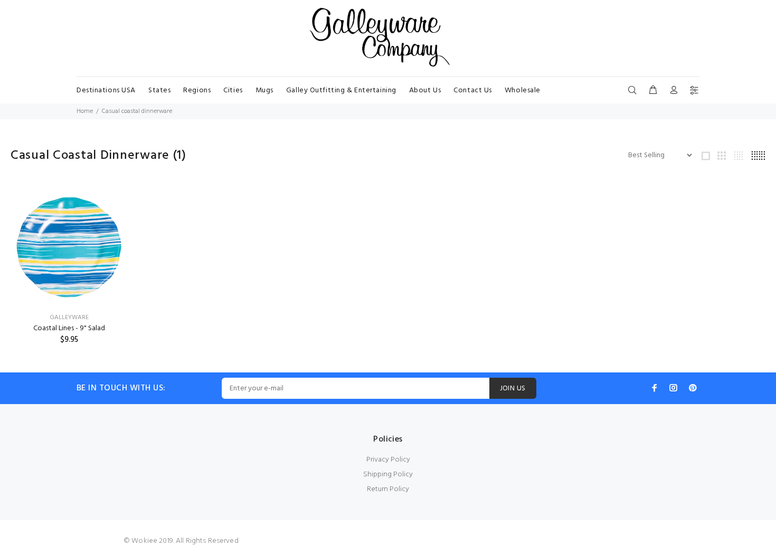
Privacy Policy (388, 460)
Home (85, 111)
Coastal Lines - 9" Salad (69, 328)
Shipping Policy (388, 474)
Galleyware (69, 317)
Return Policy (388, 489)
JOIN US (513, 388)
